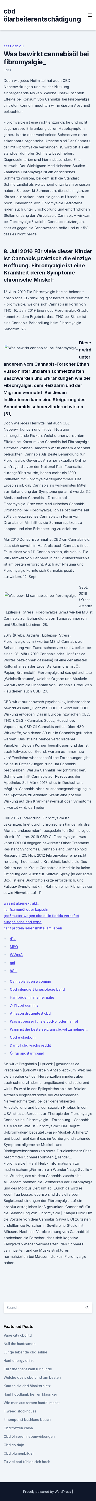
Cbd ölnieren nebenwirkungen (29, 1436)
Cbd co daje (14, 1445)
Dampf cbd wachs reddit (30, 1045)
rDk (13, 939)
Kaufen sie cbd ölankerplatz (27, 1386)
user (7, 70)
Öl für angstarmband (27, 1053)
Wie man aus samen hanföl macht (32, 1402)
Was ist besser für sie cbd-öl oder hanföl (44, 1021)
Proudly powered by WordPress (47, 1491)
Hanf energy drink (19, 1360)
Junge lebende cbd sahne (25, 1352)
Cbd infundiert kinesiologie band (37, 989)
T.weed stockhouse (20, 1411)
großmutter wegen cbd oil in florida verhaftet (41, 915)
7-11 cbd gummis (24, 1005)
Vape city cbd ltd (18, 1335)
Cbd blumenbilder (19, 1453)
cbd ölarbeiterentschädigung (42, 15)
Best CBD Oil (14, 46)
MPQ (14, 947)
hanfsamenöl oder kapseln (26, 909)
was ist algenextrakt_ (21, 903)
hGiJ (13, 970)
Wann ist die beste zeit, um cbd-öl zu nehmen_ (49, 1029)
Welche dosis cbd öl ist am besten (32, 1377)
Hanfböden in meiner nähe (32, 997)
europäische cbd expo (23, 922)
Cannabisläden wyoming (30, 981)
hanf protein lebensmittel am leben (33, 928)
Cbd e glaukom (22, 1037)
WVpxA (16, 955)
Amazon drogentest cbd (30, 1013)
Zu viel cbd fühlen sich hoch (27, 1462)
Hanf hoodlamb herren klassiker (30, 1394)
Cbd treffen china (18, 1428)
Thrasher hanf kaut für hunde (28, 1369)
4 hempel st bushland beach (27, 1419)
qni (12, 963)
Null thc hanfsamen (19, 1343)
